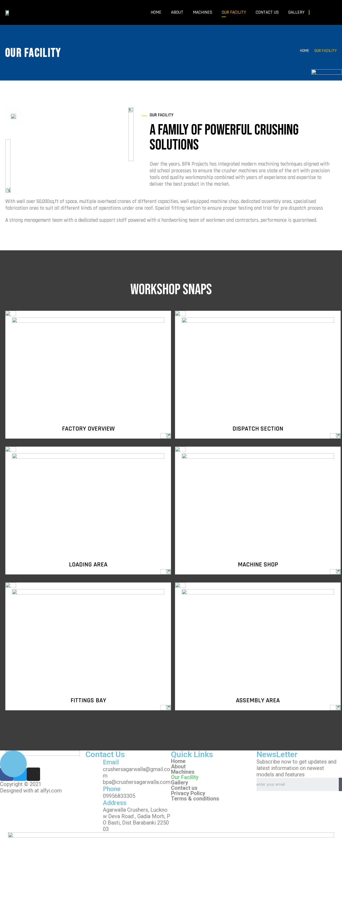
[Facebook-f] (316, 12)
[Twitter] (326, 12)
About (177, 12)
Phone (112, 789)
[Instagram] (335, 12)
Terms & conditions (195, 798)
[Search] (340, 784)
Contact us (267, 12)
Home (156, 12)
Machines (202, 12)
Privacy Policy (188, 793)
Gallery (296, 12)
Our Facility (234, 12)
